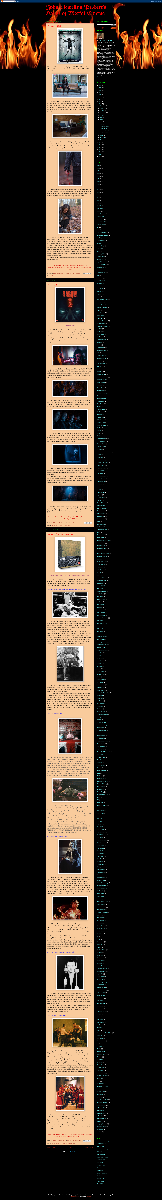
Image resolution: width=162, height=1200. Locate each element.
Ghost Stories (100, 516)
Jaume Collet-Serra (102, 585)
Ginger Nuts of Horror (102, 1157)
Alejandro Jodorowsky (103, 235)
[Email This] (84, 273)
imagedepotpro (75, 1196)
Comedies (99, 371)
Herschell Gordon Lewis (103, 540)
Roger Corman (101, 909)
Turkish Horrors (67, 525)
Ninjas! (98, 797)
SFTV (98, 939)
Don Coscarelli (101, 411)
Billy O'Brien (100, 291)
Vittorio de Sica (101, 1073)
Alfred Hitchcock (101, 240)
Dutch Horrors (100, 419)
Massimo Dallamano (102, 714)
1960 (98, 179)
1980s (57, 1143)
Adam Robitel (100, 219)
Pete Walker (100, 837)
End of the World (101, 425)
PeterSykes (100, 861)
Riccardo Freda (101, 880)
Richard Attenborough (102, 883)
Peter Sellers (100, 853)
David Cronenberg (102, 393)
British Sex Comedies (102, 326)
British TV (99, 331)
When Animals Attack (102, 1099)
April (101, 124)
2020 (100, 99)
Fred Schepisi (100, 470)
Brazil (98, 310)
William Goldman (101, 1113)
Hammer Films (101, 535)
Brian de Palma (101, 312)
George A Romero (101, 502)
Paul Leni (99, 824)
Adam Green (100, 216)
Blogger (89, 1196)
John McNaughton (102, 623)
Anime (98, 251)
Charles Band (100, 347)
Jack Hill (99, 572)
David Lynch (100, 395)
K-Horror (99, 655)
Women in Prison (101, 1126)
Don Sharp (100, 414)
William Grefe (100, 1115)
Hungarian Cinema (102, 556)
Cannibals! (99, 342)
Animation (99, 248)
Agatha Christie (101, 224)
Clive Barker (100, 366)
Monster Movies (101, 757)
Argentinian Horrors (102, 262)
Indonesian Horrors (102, 561)
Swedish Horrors (101, 987)
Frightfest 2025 (101, 497)
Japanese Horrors (101, 580)
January (102, 139)
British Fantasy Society (103, 1141)
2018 (100, 104)
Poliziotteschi (100, 864)
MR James (100, 762)
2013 (100, 151)
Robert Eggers (101, 899)
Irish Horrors (100, 567)
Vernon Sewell (100, 1065)
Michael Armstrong (102, 725)
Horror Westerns (101, 551)
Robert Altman (100, 896)
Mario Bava (100, 706)
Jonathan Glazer (101, 636)
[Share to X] (87, 273)
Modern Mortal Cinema (103, 751)
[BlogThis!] (85, 273)
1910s (98, 165)
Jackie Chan (100, 575)
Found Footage (101, 460)
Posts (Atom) (73, 1152)
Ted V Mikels (100, 1000)
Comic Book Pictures (102, 377)
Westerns (99, 1097)
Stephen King (100, 979)
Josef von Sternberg (102, 644)
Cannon (99, 345)
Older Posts (89, 1147)
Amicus (99, 243)
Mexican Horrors (101, 722)
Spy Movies (100, 974)
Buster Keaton (100, 334)
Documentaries (101, 409)
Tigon (98, 1016)
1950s (98, 176)
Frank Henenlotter (101, 468)
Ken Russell (100, 666)
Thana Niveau (100, 1181)
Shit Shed (99, 952)
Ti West (99, 1014)
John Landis (100, 620)
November (103, 108)
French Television (101, 486)
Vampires (99, 1062)
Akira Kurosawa (101, 229)
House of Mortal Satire (103, 553)
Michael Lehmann (101, 730)
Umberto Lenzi (101, 1051)
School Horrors (101, 925)
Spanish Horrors (101, 971)
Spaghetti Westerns (102, 968)
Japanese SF (100, 583)
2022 (100, 94)
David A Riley (100, 1146)
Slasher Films (100, 966)
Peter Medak (100, 848)
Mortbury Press (101, 1165)
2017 (100, 142)
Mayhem (99, 719)
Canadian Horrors (101, 339)
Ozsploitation (100, 810)
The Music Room (101, 1011)
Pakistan (99, 816)
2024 (100, 90)
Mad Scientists (101, 703)
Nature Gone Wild (101, 770)
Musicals (99, 767)
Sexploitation (100, 933)
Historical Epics (101, 543)
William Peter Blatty (102, 1118)
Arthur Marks (100, 267)
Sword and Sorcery (102, 990)
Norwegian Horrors (102, 805)
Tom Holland (100, 1024)
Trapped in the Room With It (104, 1032)
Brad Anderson (101, 304)
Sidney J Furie (100, 957)
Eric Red (99, 428)
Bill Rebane (100, 288)
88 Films (99, 205)
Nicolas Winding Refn (102, 794)
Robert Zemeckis (101, 907)
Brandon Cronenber (102, 307)
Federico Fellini (101, 446)
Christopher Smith (101, 358)
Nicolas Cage (100, 789)
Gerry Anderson (101, 513)
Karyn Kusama (101, 660)
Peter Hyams (100, 845)
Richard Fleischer (101, 885)
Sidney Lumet (100, 960)
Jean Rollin (100, 588)
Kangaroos (100, 658)
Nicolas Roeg (100, 792)
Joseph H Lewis (101, 647)
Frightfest (99, 494)
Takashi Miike (100, 998)
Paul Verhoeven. (101, 832)
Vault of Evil (100, 1184)
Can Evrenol (59, 525)
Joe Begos (99, 601)
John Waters (100, 631)
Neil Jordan (100, 775)
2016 (100, 145)
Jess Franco (100, 596)
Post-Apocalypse (101, 866)
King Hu (99, 668)
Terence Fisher (101, 1003)
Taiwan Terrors (101, 995)
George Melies (101, 505)
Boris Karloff (100, 302)
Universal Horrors (101, 1054)
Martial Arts (100, 709)
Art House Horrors (101, 264)
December (103, 105)
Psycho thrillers (101, 872)
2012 (100, 154)
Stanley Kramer (101, 976)
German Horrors (101, 510)
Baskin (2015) (52, 285)
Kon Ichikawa (100, 671)
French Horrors (101, 481)
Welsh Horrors (100, 1083)
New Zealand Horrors (102, 781)
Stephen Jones (101, 1175)
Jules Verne (100, 652)
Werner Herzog (101, 1091)
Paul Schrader (100, 829)
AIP (98, 227)
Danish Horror (100, 387)
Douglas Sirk (100, 417)
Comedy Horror (101, 374)
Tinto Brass (100, 1019)
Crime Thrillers (101, 382)
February (102, 137)
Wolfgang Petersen (102, 1123)
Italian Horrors (100, 569)
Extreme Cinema (101, 444)
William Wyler (100, 1121)
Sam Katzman (100, 920)
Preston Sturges (101, 869)
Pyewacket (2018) (54, 26)
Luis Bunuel (100, 701)
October (102, 110)
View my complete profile (103, 77)
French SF (99, 484)
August (102, 115)
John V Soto (100, 628)
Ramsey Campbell (102, 1173)
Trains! (98, 1030)
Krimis (98, 676)
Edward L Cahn (101, 422)
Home (70, 1147)
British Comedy (101, 323)
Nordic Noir (100, 802)
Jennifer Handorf (101, 591)
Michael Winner (101, 738)
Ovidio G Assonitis (101, 808)
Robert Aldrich (100, 893)
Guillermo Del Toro (102, 529)
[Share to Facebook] (89, 273)
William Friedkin (101, 1107)
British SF (99, 328)
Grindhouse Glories (102, 527)
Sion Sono (99, 963)
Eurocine (99, 433)
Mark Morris (100, 1162)
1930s (98, 171)
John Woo (99, 634)
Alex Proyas (100, 237)
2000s (98, 192)
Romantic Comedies (102, 912)
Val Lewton (100, 1059)
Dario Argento (100, 390)
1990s (98, 189)
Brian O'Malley (101, 315)
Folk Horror (100, 457)
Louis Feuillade (101, 690)
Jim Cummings (101, 599)
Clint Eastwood (101, 363)
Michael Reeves (101, 735)
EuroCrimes (100, 436)
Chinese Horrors (101, 355)
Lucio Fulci (100, 698)
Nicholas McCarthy (102, 784)
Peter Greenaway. (101, 842)
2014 (100, 149)
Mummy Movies (101, 765)
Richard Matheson (102, 888)
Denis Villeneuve (101, 398)
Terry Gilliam (100, 1006)
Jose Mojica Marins (102, 642)
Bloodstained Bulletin (102, 299)
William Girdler (101, 1110)
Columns (99, 369)
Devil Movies (100, 403)
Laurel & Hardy (101, 684)
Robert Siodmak (101, 904)
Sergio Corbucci (101, 928)
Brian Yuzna (100, 318)
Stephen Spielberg (102, 982)
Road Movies (100, 891)
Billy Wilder (100, 294)
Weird (98, 1081)
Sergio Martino (101, 931)
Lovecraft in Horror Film (103, 692)
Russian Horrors (101, 917)
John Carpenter (101, 612)
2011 (100, 156)
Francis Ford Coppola (102, 462)
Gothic (98, 521)
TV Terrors (99, 1046)
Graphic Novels (101, 524)
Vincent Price (100, 1067)
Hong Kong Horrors (102, 548)
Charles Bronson (101, 350)
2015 (100, 147)
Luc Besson (100, 695)
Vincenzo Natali (101, 1070)
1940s (98, 173)
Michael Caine (100, 727)
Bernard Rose (100, 283)
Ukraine (99, 1048)
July (101, 117)
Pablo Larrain (100, 813)
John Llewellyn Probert (105, 40)
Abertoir (99, 211)
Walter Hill (99, 1078)
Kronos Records (101, 1159)
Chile (98, 353)
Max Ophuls (100, 717)
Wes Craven (100, 1094)
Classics (99, 361)
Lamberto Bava (101, 679)
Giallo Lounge (100, 519)
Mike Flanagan (101, 746)
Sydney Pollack (101, 992)
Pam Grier (99, 818)
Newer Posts (51, 1147)
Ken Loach (100, 663)
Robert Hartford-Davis (103, 901)
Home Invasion (101, 545)
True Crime (100, 1038)
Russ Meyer (100, 915)
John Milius (100, 626)
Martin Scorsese (101, 711)
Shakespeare (71, 1143)
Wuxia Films (100, 1129)
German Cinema (101, 508)
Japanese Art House (102, 577)
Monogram (100, 754)
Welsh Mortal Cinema (102, 1086)
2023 (100, 92)
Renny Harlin (100, 875)
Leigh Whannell (101, 687)
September (103, 112)
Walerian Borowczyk (102, 1075)
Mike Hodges (100, 749)
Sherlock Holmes (101, 949)
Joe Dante (99, 607)
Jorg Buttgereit (101, 639)
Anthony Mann (101, 259)
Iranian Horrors (101, 564)
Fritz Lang (99, 500)
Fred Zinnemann (101, 476)
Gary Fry (99, 1151)
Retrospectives (101, 877)
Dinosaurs (99, 406)
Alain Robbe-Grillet (102, 232)
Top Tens (99, 1027)
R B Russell (100, 1170)
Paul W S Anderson (102, 834)
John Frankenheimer (102, 618)
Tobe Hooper (100, 1022)
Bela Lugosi (100, 278)
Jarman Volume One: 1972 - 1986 (60, 534)
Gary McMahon (101, 1154)
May (101, 122)
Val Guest (99, 1057)
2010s (53, 275)
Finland (99, 454)
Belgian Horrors (101, 280)
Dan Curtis (99, 385)
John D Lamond (101, 615)
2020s (98, 197)
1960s (98, 181)
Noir (98, 800)
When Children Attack (102, 1102)
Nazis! (98, 773)
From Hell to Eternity (102, 1149)
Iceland (99, 559)
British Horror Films (102, 1143)
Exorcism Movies (101, 441)
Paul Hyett (99, 821)
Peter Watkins (100, 856)
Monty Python (100, 759)
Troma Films (100, 1035)
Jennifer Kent (100, 593)
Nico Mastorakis (101, 786)
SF (97, 936)
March (102, 135)
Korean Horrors (101, 674)
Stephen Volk (100, 1178)
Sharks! (99, 947)
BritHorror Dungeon (102, 320)
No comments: (77, 273)
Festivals (99, 449)
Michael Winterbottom (102, 741)
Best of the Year (101, 286)
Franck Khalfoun (101, 465)
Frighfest (99, 489)
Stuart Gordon (100, 984)
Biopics (99, 296)
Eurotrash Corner (101, 438)
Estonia (99, 430)
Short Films (100, 955)
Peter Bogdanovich (102, 840)
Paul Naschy (100, 826)
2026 (100, 85)
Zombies (99, 1131)
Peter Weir (99, 858)
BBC (98, 275)
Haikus (98, 532)
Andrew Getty (100, 245)
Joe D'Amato (100, 604)
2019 (100, 101)
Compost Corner (101, 379)
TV (97, 1043)
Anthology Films (101, 254)
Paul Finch (99, 1167)
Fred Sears (100, 473)
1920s (98, 168)
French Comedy (101, 478)
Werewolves (100, 1089)
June (101, 119)
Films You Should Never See (104, 452)
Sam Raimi (100, 923)
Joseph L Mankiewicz (102, 650)
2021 (100, 97)
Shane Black (100, 944)
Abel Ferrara (100, 208)
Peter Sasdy (100, 850)
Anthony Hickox (101, 256)
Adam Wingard (101, 221)
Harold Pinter (100, 537)
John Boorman (101, 610)
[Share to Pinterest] (90, 273)
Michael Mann (100, 733)
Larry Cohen (100, 682)
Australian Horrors (101, 270)
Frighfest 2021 (101, 492)
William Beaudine (101, 1105)
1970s (53, 1143)
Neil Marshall (100, 778)
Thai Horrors (100, 1008)
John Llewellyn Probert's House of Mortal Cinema (76, 10)
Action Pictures (101, 213)
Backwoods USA (101, 272)
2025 (100, 87)
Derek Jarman (63, 1143)
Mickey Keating (101, 743)
